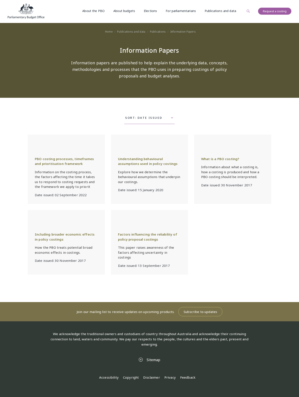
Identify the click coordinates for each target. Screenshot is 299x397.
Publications (158, 31)
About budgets (124, 11)
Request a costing (275, 11)
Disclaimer (151, 377)
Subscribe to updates (200, 312)
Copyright (131, 377)
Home (109, 31)
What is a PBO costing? (220, 159)
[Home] (26, 11)
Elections (150, 11)
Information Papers (183, 31)
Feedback (187, 377)
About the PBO (93, 11)
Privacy (170, 377)
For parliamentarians (181, 11)
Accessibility (109, 377)
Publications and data (220, 11)
